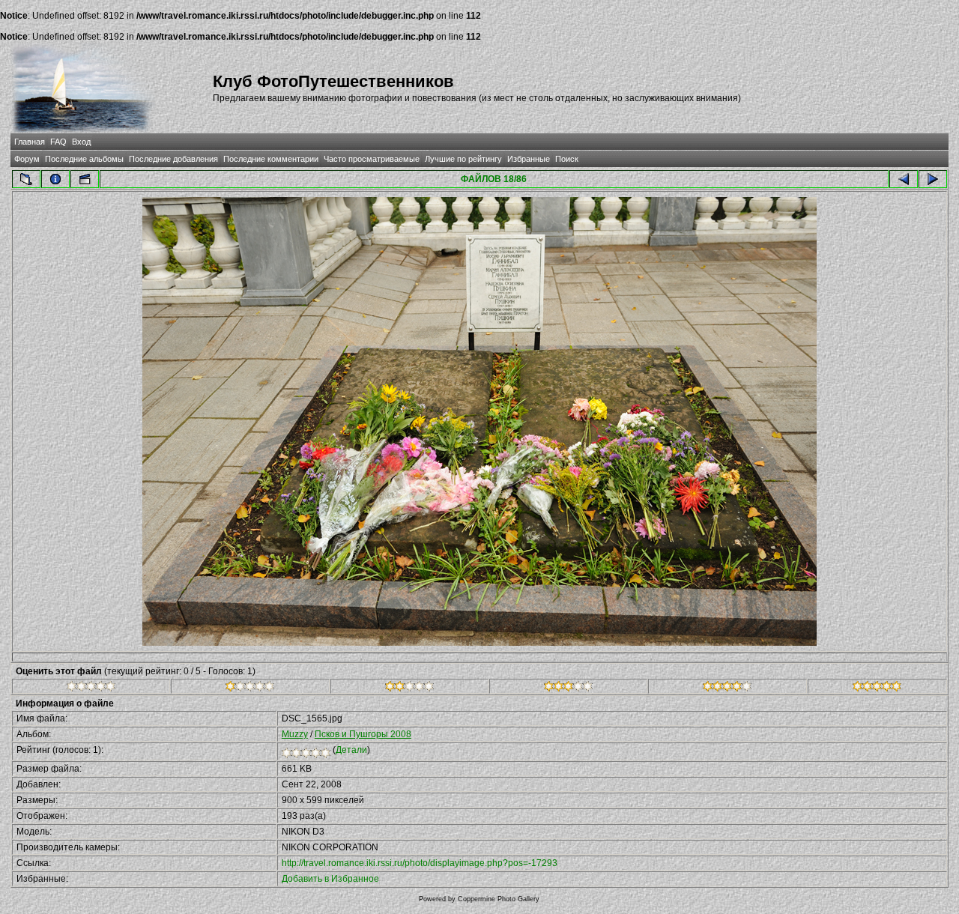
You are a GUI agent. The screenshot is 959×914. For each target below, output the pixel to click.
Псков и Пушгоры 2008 (363, 734)
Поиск (566, 158)
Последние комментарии (270, 158)
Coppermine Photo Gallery (498, 899)
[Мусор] (91, 688)
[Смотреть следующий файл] (932, 179)
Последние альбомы (84, 158)
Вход (81, 141)
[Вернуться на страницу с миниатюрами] (26, 179)
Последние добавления (173, 158)
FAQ (58, 141)
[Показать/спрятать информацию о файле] (55, 179)
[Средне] (409, 688)
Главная (29, 141)
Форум (27, 158)
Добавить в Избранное (330, 879)
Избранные (528, 158)
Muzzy (295, 734)
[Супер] (877, 688)
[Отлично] (727, 688)
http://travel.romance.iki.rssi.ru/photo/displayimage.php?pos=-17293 (419, 863)
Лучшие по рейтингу (463, 158)
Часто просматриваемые (372, 158)
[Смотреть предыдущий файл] (903, 179)
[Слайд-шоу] (84, 179)
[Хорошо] (568, 688)
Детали (351, 750)
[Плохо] (250, 688)
